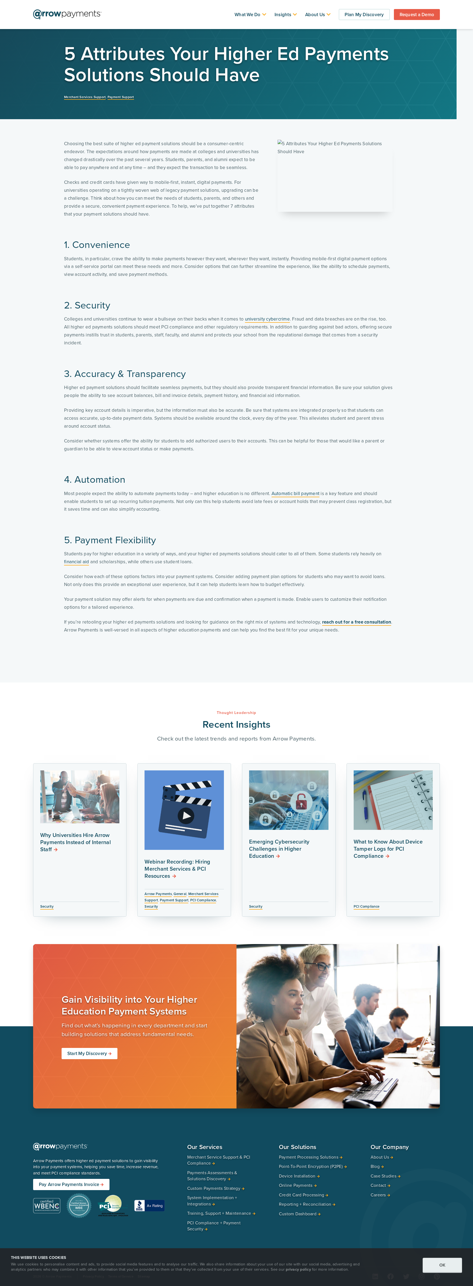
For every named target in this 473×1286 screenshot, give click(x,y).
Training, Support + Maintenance (219, 1213)
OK (442, 1265)
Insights (283, 14)
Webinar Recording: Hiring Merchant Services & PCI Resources (177, 869)
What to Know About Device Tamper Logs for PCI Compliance (388, 849)
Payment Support (121, 97)
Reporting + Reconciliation (305, 1204)
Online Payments (296, 1185)
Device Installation (297, 1176)
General (180, 893)
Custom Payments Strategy (213, 1188)
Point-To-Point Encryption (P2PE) (311, 1166)
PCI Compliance (203, 900)
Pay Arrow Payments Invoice (69, 1184)
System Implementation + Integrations (212, 1200)
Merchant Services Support (85, 97)
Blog (375, 1166)
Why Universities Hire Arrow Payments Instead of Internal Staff (75, 842)
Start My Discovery (87, 1053)
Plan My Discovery (364, 14)
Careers (378, 1195)
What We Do (248, 14)
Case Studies (383, 1176)
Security (47, 906)
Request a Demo (417, 14)
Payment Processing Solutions (308, 1157)
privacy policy (298, 1269)
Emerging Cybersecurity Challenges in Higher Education (279, 849)
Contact (378, 1185)
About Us (315, 14)
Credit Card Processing (301, 1195)
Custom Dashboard (297, 1214)
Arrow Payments (158, 893)
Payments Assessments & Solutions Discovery (212, 1176)
